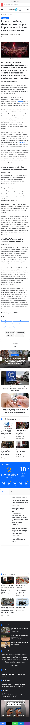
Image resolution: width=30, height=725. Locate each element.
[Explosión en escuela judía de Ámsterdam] (5, 630)
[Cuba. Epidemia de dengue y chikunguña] (5, 638)
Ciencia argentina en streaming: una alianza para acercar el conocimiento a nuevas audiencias (7, 453)
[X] (14, 666)
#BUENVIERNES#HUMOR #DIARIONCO (14, 715)
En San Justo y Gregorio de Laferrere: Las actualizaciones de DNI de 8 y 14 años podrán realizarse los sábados (20, 500)
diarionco (4, 34)
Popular (4, 492)
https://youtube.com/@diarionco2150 (12, 327)
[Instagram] (18, 666)
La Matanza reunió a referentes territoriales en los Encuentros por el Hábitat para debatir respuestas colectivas (15, 361)
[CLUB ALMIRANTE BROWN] (22, 602)
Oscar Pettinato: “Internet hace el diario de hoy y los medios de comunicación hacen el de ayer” (19, 531)
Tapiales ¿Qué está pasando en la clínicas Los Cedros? (19, 539)
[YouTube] (16, 666)
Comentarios (24, 492)
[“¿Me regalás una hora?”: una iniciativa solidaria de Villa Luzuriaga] (7, 425)
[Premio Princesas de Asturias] (5, 645)
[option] (15, 359)
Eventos (10, 336)
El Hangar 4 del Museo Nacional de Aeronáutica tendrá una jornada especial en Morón (7, 611)
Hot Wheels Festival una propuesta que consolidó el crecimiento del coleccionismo (21, 433)
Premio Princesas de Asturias (19, 642)
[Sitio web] (15, 346)
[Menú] (2, 10)
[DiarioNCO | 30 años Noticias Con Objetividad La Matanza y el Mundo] (15, 9)
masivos (19, 336)
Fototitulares (9, 14)
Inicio (3, 14)
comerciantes (21, 142)
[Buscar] (28, 10)
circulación (20, 101)
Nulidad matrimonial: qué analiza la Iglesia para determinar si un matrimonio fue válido (7, 589)
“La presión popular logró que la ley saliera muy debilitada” (21, 452)
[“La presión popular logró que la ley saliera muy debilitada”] (22, 444)
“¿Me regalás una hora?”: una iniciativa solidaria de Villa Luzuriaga (7, 433)
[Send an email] (7, 34)
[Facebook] (12, 666)
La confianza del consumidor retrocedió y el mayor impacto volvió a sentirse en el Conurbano (22, 590)
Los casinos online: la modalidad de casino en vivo (19, 509)
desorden (21, 332)
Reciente (13, 492)
